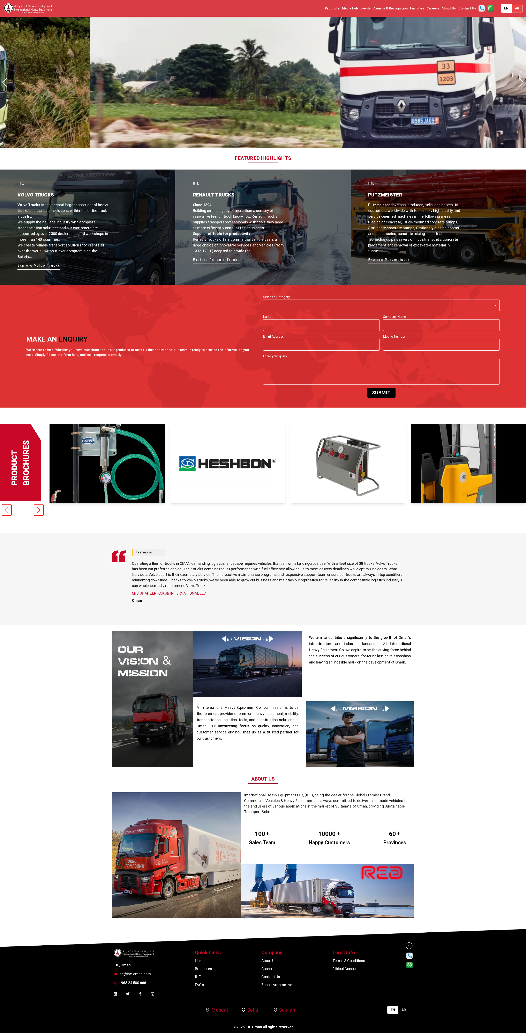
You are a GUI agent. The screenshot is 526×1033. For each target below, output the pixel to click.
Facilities (417, 8)
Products (332, 8)
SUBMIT (381, 393)
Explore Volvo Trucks (38, 265)
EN (506, 8)
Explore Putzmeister (389, 260)
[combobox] (381, 305)
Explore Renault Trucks (216, 260)
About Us (449, 8)
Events (365, 8)
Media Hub (350, 8)
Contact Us (467, 8)
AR (517, 8)
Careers (433, 8)
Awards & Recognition (390, 8)
